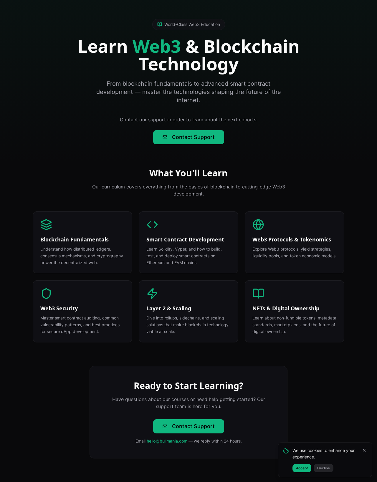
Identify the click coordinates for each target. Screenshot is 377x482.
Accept (302, 468)
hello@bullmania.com (167, 440)
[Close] (364, 450)
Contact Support (193, 137)
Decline (323, 468)
